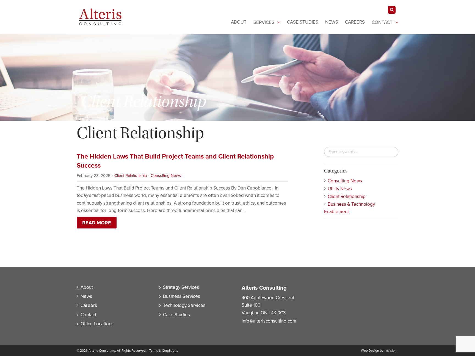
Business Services (181, 296)
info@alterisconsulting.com (269, 321)
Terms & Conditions (163, 350)
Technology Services (184, 305)
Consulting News (166, 175)
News (331, 22)
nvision (391, 350)
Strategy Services (181, 287)
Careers (355, 22)
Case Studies (302, 22)
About (239, 22)
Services (263, 22)
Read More (96, 223)
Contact (382, 22)
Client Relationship (130, 175)
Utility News (340, 189)
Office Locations (97, 324)
